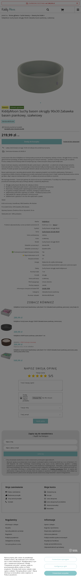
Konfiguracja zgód (60, 566)
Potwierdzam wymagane (60, 559)
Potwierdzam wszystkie (61, 573)
